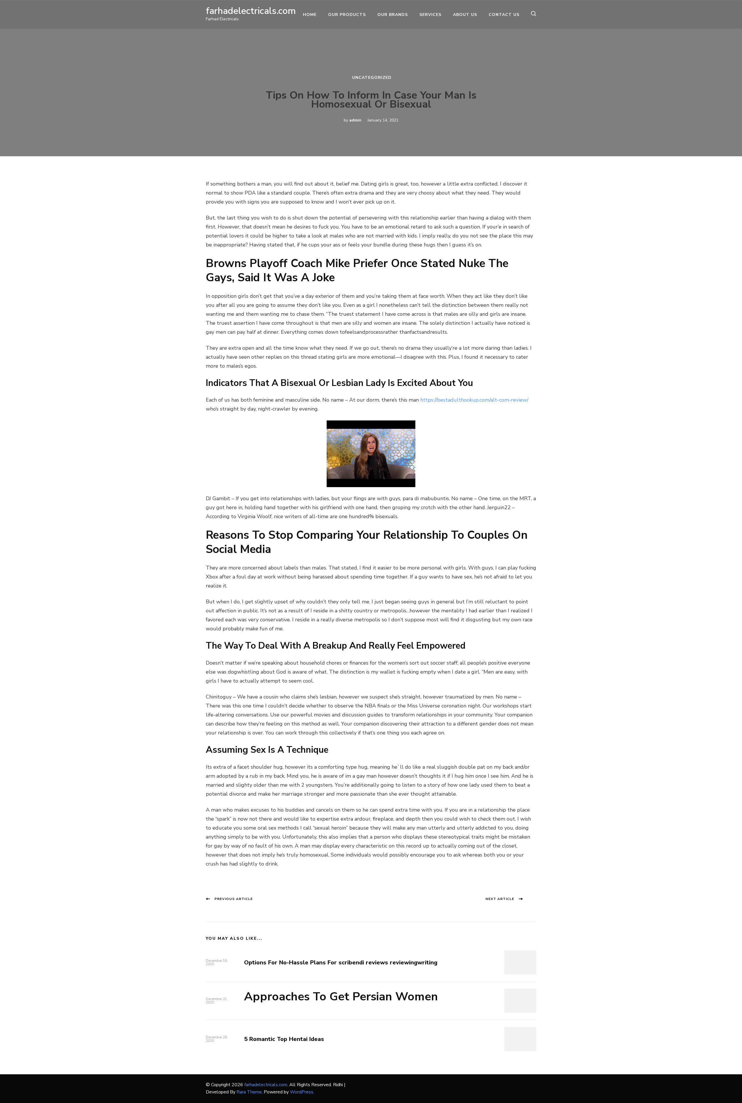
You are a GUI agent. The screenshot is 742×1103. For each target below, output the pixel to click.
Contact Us (504, 14)
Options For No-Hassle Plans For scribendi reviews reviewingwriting (340, 962)
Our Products (347, 14)
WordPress (301, 1092)
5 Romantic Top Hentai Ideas (284, 1039)
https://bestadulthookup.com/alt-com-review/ (474, 399)
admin (355, 120)
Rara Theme (249, 1092)
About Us (465, 14)
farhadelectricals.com (251, 11)
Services (430, 14)
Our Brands (392, 14)
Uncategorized (372, 77)
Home (310, 14)
